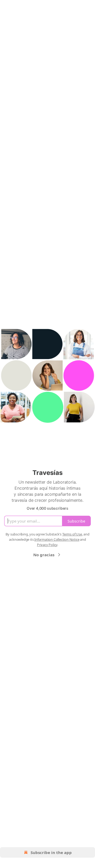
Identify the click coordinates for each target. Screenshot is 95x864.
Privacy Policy (47, 544)
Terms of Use (72, 534)
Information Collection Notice (56, 539)
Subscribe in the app (51, 852)
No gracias (43, 554)
